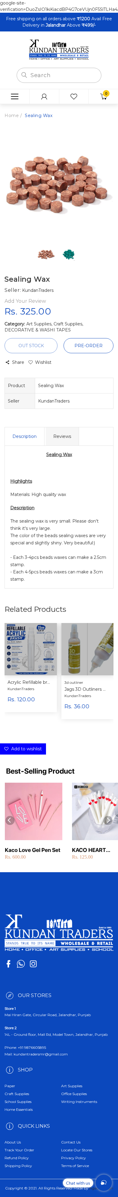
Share (18, 362)
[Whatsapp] (21, 964)
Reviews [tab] (62, 436)
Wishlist (43, 362)
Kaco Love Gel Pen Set (32, 850)
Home (12, 115)
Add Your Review (25, 301)
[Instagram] (33, 964)
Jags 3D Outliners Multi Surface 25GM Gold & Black (86, 689)
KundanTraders (21, 689)
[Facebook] (8, 964)
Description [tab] (24, 436)
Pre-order (88, 345)
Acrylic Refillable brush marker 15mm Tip (30, 682)
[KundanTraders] (59, 49)
